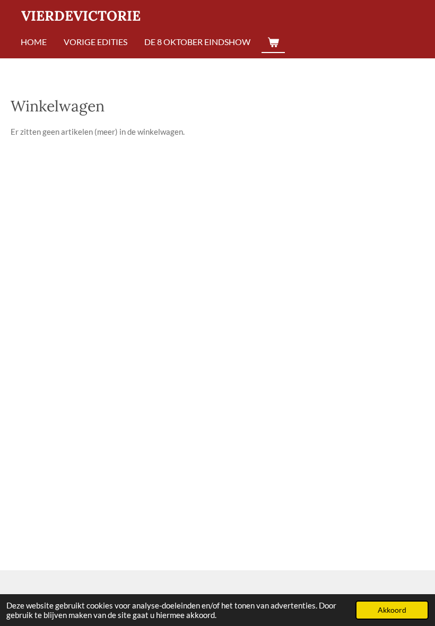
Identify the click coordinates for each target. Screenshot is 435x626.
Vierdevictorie (81, 15)
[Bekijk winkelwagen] (273, 42)
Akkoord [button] (392, 610)
